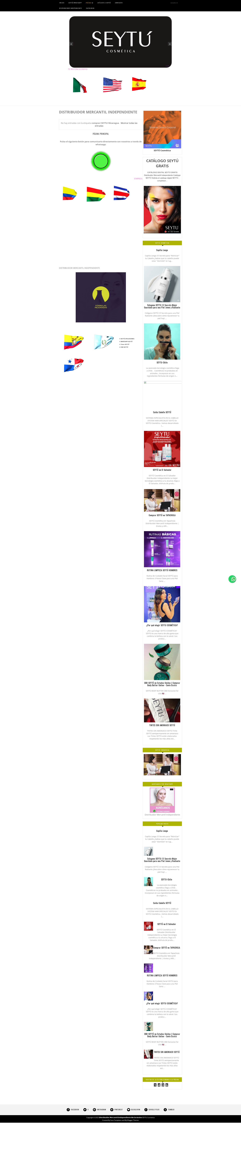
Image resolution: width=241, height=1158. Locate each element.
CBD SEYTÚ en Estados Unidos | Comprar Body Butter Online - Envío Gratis (162, 1035)
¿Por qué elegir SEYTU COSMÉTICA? (162, 1003)
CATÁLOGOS (90, 8)
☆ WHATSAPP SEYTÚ (125, 341)
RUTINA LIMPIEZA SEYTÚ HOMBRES (162, 975)
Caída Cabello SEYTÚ (162, 903)
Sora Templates (115, 1120)
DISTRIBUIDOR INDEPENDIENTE (70, 8)
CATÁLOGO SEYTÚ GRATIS (162, 163)
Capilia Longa (162, 830)
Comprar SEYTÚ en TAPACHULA (166, 947)
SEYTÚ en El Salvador (166, 924)
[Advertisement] (75, 1140)
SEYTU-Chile (166, 879)
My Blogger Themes (132, 1120)
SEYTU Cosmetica (148, 1117)
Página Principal (101, 133)
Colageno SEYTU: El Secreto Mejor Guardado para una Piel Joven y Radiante (162, 860)
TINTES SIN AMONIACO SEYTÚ (167, 1052)
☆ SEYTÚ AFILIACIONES (126, 338)
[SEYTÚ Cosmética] (101, 321)
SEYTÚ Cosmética (162, 150)
